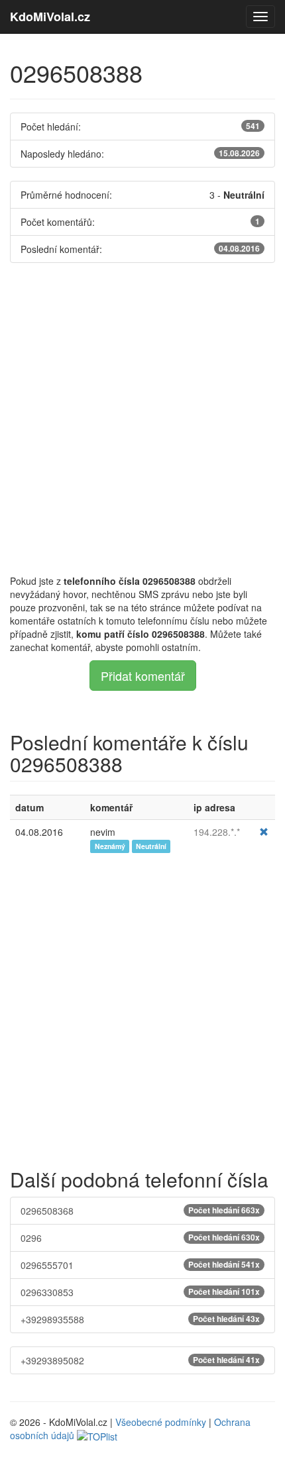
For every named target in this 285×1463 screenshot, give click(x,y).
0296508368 (140, 1210)
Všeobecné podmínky (160, 1422)
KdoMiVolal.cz (50, 16)
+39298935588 (140, 1319)
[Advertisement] (142, 418)
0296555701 (140, 1265)
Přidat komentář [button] (143, 675)
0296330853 (140, 1292)
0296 (140, 1237)
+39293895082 (140, 1360)
